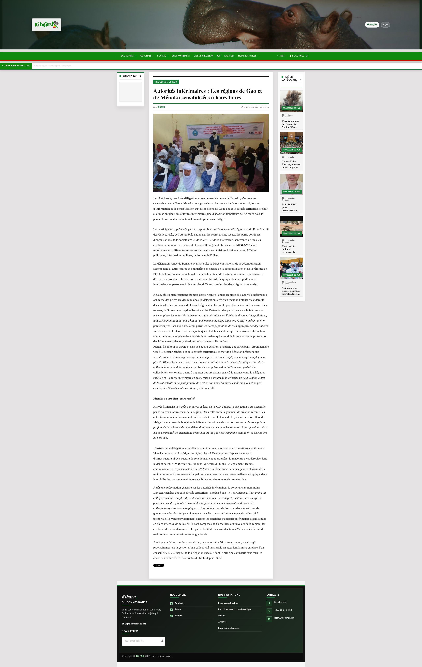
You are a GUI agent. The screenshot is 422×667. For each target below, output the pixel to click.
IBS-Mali (140, 656)
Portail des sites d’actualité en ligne (234, 609)
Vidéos (221, 616)
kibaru (161, 107)
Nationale (146, 56)
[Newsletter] (161, 641)
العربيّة (385, 25)
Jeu (219, 56)
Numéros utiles (247, 56)
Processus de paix (166, 82)
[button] (281, 56)
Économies (127, 56)
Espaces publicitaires (228, 603)
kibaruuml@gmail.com (284, 618)
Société (162, 56)
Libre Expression (203, 56)
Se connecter (300, 56)
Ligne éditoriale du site (135, 624)
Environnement (181, 56)
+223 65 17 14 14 (283, 610)
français (372, 25)
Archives (229, 56)
